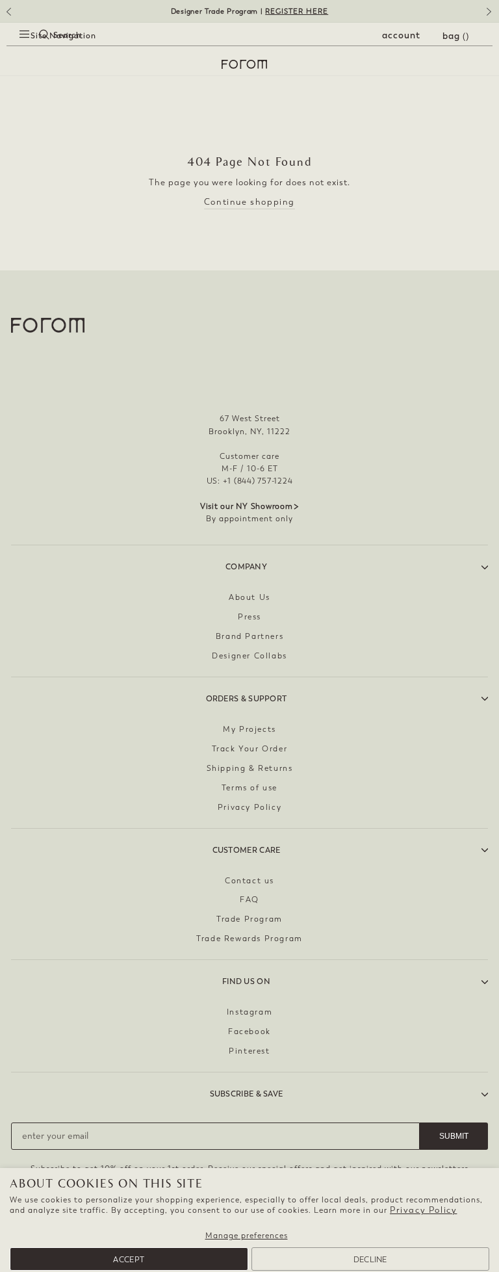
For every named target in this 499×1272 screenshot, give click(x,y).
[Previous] (7, 16)
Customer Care (246, 850)
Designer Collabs (249, 655)
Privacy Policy (423, 1210)
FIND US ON (246, 981)
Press (249, 616)
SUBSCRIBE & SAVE (246, 1093)
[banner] (249, 11)
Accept (128, 1259)
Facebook (249, 1031)
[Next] (491, 16)
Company (246, 566)
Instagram (249, 1012)
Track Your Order (250, 748)
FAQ (249, 899)
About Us (249, 597)
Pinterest (249, 1051)
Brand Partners (249, 636)
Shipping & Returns (250, 768)
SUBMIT (453, 1136)
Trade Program (249, 919)
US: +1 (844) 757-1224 (250, 481)
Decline (370, 1259)
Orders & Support (246, 698)
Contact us (249, 880)
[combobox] (32, 49)
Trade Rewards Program (249, 938)
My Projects (249, 729)
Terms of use (249, 787)
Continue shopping (249, 202)
